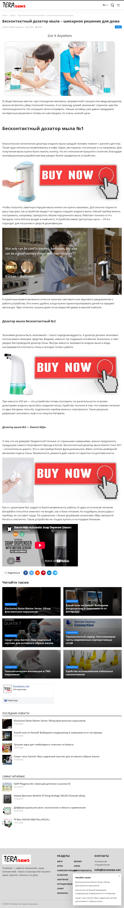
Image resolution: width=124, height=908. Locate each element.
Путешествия (64, 884)
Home (4, 15)
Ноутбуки (62, 879)
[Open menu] (118, 5)
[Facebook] (25, 572)
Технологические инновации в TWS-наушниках (28, 673)
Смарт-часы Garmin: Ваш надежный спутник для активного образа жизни (29, 641)
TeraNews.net (21, 686)
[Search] (112, 5)
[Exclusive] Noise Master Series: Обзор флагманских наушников (28, 610)
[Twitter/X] (31, 572)
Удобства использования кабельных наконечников (89, 673)
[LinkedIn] (49, 572)
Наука (12, 15)
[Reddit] (37, 572)
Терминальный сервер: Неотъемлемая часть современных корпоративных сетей (90, 640)
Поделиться (14, 572)
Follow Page (11, 700)
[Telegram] (55, 572)
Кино (77, 866)
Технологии (11, 604)
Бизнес (78, 861)
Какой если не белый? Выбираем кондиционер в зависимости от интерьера (87, 608)
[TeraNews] (14, 5)
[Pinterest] (43, 572)
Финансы (62, 893)
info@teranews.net (108, 870)
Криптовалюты (83, 870)
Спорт (60, 888)
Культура (62, 875)
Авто (60, 861)
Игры (60, 866)
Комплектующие (67, 870)
